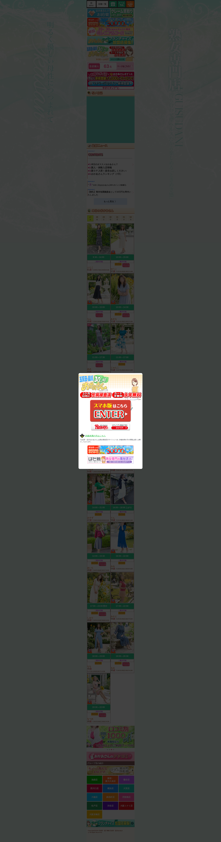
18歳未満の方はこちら (95, 436)
